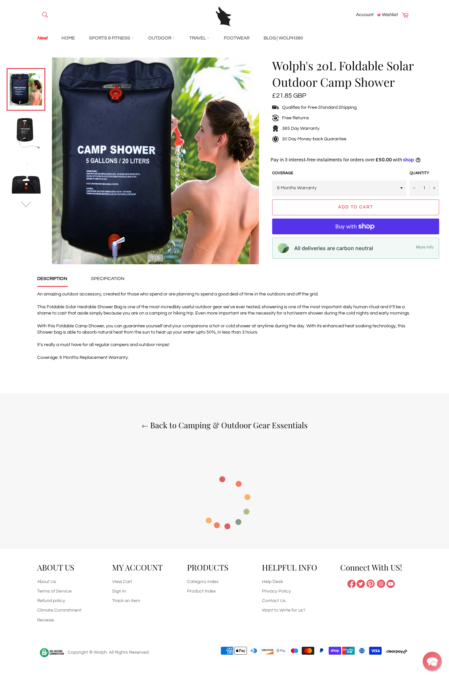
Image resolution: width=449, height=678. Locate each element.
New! (42, 38)
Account (365, 14)
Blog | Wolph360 (283, 38)
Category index (203, 581)
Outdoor (160, 38)
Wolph (100, 652)
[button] (432, 661)
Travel (198, 38)
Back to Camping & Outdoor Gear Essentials (228, 425)
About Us (46, 581)
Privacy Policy (276, 591)
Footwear (236, 38)
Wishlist (389, 14)
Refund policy (51, 600)
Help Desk (272, 581)
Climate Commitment (59, 610)
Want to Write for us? (283, 610)
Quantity (419, 173)
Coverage (282, 173)
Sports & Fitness (110, 38)
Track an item (126, 600)
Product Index (201, 591)
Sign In (119, 591)
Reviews (45, 620)
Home (68, 38)
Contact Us (274, 600)
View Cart (122, 581)
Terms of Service (54, 591)
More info (425, 247)
